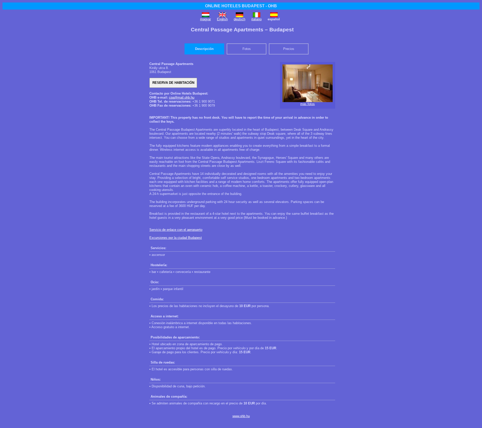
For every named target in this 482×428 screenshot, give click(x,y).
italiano (256, 19)
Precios (288, 49)
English (222, 19)
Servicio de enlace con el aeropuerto (175, 230)
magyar (205, 19)
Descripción (204, 49)
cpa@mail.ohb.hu (181, 97)
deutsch (239, 19)
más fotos (307, 104)
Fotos (247, 49)
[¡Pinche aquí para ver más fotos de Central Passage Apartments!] (307, 101)
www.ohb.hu (241, 416)
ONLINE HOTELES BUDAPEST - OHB (241, 6)
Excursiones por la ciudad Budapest (175, 238)
